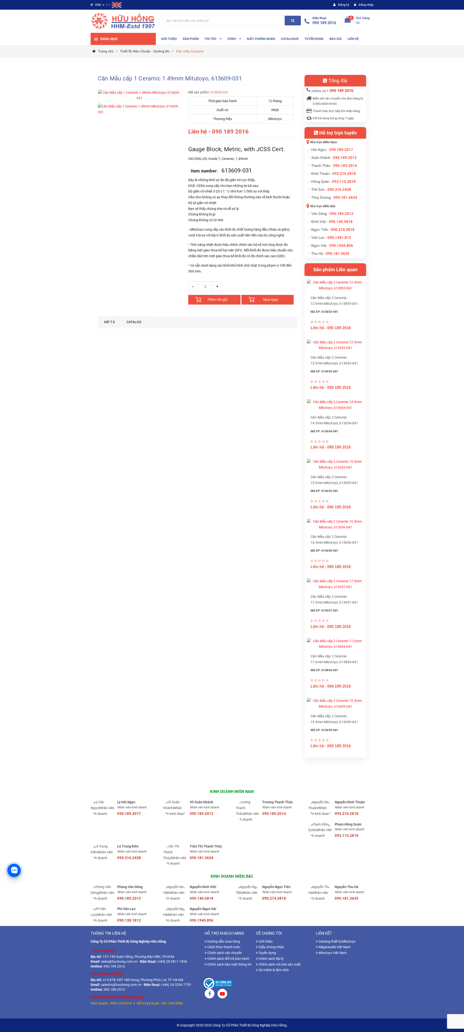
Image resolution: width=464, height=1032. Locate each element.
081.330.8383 (172, 1003)
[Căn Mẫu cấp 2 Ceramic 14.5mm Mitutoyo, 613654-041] (335, 405)
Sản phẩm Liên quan (335, 269)
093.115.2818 (344, 181)
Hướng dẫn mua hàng (223, 941)
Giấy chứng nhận (271, 947)
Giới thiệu (265, 941)
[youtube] (222, 994)
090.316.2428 (339, 189)
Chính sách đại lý (271, 959)
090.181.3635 (346, 898)
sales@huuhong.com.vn (119, 961)
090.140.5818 (341, 222)
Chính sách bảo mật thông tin (229, 964)
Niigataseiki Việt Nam (334, 947)
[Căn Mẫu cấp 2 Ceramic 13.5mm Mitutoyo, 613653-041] (335, 345)
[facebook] (209, 994)
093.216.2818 (344, 173)
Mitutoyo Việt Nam (332, 953)
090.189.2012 (345, 158)
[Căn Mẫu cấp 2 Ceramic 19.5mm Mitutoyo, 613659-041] (335, 704)
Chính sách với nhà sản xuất (279, 964)
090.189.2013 (341, 214)
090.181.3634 (345, 197)
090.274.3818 (343, 230)
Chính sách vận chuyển (224, 953)
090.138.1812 (129, 920)
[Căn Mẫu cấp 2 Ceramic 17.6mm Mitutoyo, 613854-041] (335, 644)
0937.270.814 (120, 1003)
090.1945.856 (341, 245)
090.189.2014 (345, 166)
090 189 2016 (324, 23)
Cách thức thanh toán (223, 947)
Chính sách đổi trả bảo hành (228, 959)
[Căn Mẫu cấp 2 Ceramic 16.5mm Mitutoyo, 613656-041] (335, 524)
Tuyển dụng (267, 953)
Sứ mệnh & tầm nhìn (273, 970)
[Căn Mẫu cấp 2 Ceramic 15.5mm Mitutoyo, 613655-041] (335, 464)
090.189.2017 (341, 150)
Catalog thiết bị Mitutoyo (336, 941)
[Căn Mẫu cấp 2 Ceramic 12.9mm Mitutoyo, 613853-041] (335, 285)
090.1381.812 (339, 237)
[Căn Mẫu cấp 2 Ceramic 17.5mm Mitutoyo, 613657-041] (335, 584)
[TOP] (455, 1003)
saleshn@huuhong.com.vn (121, 985)
